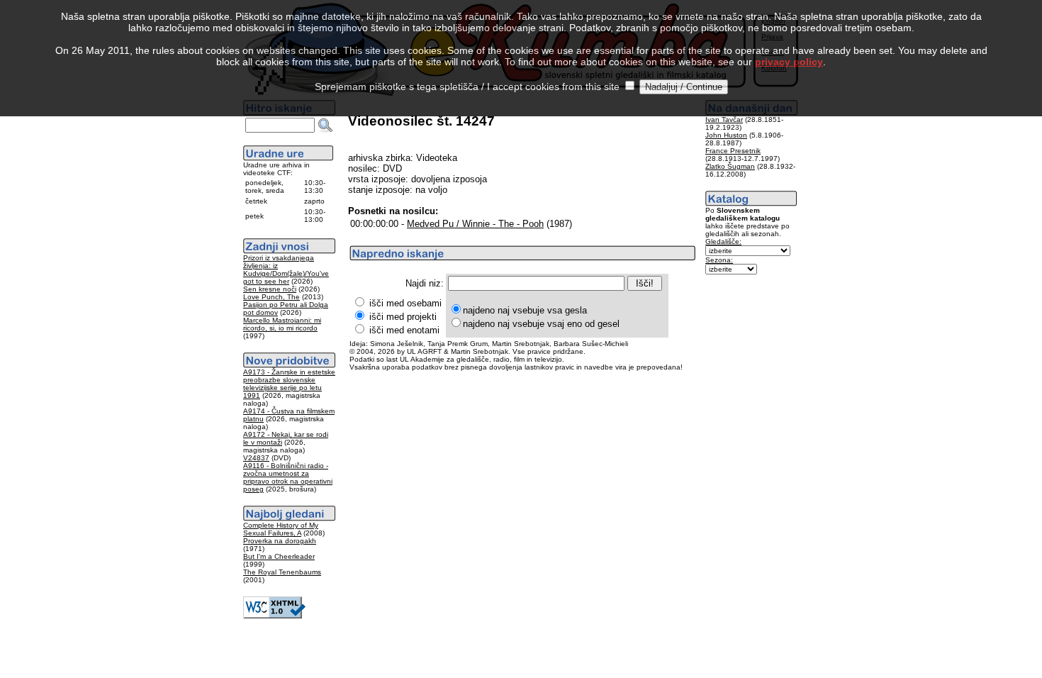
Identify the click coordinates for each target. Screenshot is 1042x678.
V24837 (256, 458)
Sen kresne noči (269, 289)
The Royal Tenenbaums (282, 572)
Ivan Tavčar (724, 119)
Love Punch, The (271, 297)
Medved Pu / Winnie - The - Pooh (475, 223)
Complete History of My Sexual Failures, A (280, 529)
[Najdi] (325, 125)
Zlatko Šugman (730, 166)
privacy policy (789, 61)
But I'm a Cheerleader (279, 556)
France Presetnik (733, 151)
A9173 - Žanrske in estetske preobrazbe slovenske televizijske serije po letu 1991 (289, 383)
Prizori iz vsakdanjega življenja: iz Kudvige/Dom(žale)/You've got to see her (286, 269)
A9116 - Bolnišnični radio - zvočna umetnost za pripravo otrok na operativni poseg (287, 477)
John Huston (726, 135)
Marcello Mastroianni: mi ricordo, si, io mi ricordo (282, 324)
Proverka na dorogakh (279, 541)
